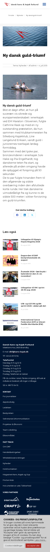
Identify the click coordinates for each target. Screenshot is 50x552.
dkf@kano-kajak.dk (18, 352)
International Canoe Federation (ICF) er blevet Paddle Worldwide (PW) (33, 322)
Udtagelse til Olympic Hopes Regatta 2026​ (31, 240)
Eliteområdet (9, 435)
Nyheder (23, 65)
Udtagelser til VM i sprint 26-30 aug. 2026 (32, 289)
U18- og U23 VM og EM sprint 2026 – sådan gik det (33, 305)
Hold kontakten (10, 469)
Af (33, 65)
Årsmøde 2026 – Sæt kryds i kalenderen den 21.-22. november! (33, 274)
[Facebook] (17, 215)
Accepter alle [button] (33, 545)
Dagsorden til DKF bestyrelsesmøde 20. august (31, 258)
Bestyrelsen (8, 413)
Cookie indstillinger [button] (13, 545)
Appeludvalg (8, 402)
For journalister (9, 396)
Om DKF (7, 446)
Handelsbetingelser (12, 452)
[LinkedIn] (24, 215)
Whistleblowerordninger (14, 458)
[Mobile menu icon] (44, 4)
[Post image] (10, 244)
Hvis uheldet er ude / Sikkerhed (17, 486)
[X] (32, 215)
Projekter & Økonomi (12, 424)
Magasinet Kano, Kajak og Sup (16, 474)
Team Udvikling (10, 430)
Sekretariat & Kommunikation (16, 419)
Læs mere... (40, 540)
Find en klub (8, 480)
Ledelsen (7, 407)
